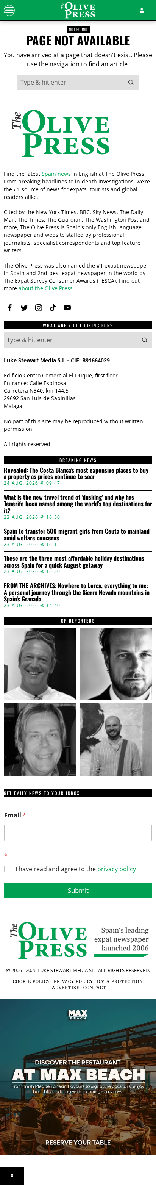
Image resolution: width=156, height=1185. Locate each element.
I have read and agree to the (76, 869)
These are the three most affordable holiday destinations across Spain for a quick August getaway (74, 561)
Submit (78, 890)
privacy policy (116, 869)
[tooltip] (10, 308)
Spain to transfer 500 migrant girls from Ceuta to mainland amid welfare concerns (77, 534)
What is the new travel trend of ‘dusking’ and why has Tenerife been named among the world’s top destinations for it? (78, 504)
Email (15, 815)
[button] (131, 82)
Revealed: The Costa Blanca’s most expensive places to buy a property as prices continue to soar (76, 473)
